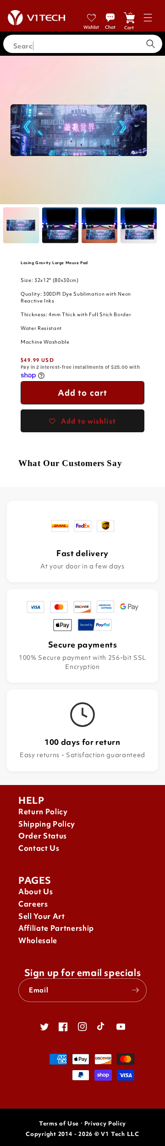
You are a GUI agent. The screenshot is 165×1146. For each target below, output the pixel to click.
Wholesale (37, 940)
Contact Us (39, 848)
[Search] (151, 44)
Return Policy (43, 812)
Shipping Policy (46, 824)
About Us (35, 892)
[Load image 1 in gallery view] (21, 225)
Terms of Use (59, 1123)
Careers (33, 904)
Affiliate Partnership (56, 928)
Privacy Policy (105, 1123)
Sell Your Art (41, 916)
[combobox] (82, 44)
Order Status (42, 836)
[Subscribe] (135, 990)
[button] (147, 17)
